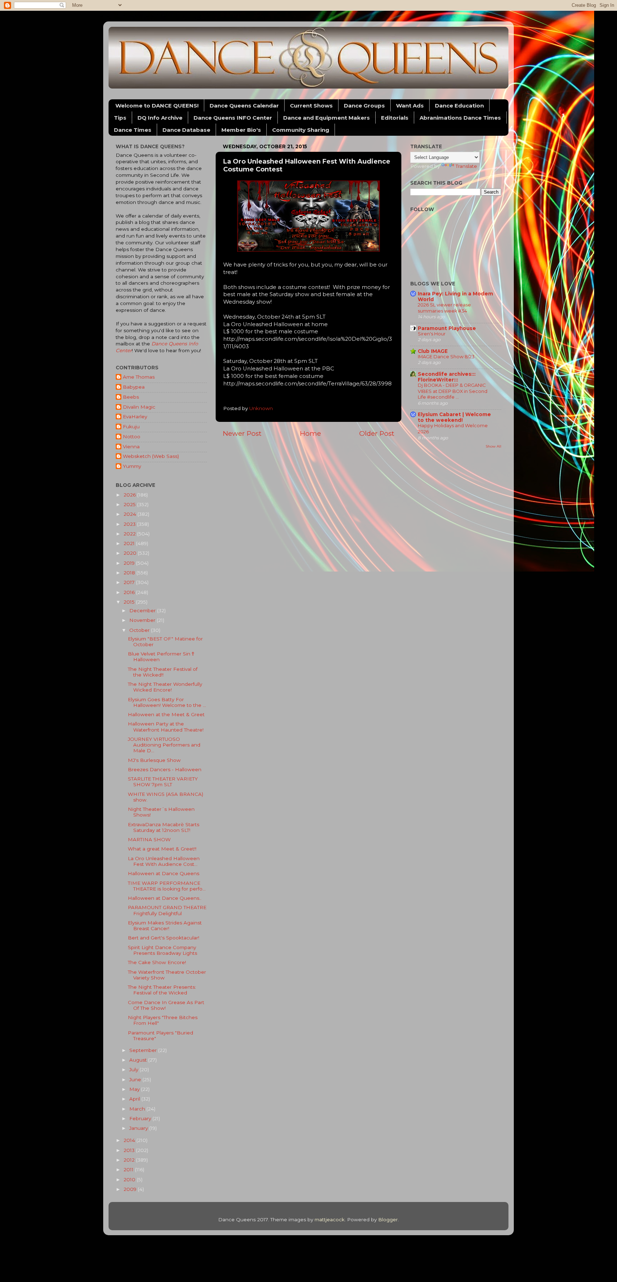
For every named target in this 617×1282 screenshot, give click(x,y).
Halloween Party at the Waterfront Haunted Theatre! (166, 726)
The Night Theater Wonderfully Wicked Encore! (165, 687)
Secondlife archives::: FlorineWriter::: (447, 377)
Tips (120, 117)
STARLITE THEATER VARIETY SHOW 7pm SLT (163, 781)
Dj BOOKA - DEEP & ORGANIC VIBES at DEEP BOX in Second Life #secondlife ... (452, 391)
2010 (130, 1179)
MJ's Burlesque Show (154, 760)
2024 (130, 514)
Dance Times (132, 129)
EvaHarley (135, 416)
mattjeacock (330, 1219)
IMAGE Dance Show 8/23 (446, 356)
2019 (130, 563)
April (135, 1099)
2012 (130, 1160)
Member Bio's (241, 129)
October (140, 630)
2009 (131, 1189)
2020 (131, 553)
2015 (130, 602)
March (137, 1109)
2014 (130, 1140)
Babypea (134, 387)
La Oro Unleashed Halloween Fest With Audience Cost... (164, 861)
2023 (130, 524)
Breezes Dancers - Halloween (164, 769)
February (140, 1118)
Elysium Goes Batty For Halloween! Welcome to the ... (167, 702)
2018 (130, 572)
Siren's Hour (432, 333)
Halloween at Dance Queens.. (164, 898)
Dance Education (459, 105)
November (143, 620)
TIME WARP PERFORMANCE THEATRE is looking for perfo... (167, 886)
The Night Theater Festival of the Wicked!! (162, 672)
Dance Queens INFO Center (233, 117)
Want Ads (410, 105)
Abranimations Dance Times (460, 117)
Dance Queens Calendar (244, 105)
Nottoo (131, 436)
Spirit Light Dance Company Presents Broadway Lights (162, 950)
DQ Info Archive (159, 117)
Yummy (132, 466)
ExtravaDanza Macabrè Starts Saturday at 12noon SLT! (163, 827)
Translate (466, 166)
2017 (130, 582)
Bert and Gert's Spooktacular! (163, 938)
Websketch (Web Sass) (151, 456)
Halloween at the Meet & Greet (166, 714)
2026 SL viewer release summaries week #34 (444, 308)
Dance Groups (364, 105)
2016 (130, 592)
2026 (130, 495)
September (143, 1050)
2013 (130, 1150)
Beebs (131, 397)
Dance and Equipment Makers (326, 117)
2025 (130, 504)
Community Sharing (300, 129)
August (138, 1060)
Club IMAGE (433, 351)
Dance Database (186, 129)
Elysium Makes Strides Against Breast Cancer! (165, 925)
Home (310, 433)
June (135, 1079)
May (135, 1089)
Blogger (388, 1219)
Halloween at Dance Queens (163, 873)
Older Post (376, 433)
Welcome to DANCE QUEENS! (157, 105)
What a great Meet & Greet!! (162, 849)
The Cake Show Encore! (157, 962)
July (134, 1069)
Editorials (394, 117)
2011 (129, 1169)
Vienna (131, 446)
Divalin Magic (139, 407)
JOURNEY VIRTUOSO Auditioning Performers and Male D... (164, 744)
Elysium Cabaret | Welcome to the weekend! (454, 417)
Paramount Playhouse (447, 328)
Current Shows (311, 105)
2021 (130, 543)
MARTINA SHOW (149, 839)
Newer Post (242, 433)
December (143, 610)
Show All (493, 446)
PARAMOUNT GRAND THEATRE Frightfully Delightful (167, 910)
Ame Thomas (139, 377)
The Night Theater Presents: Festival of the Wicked (162, 990)
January (139, 1128)
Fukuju (131, 426)
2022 (130, 534)
